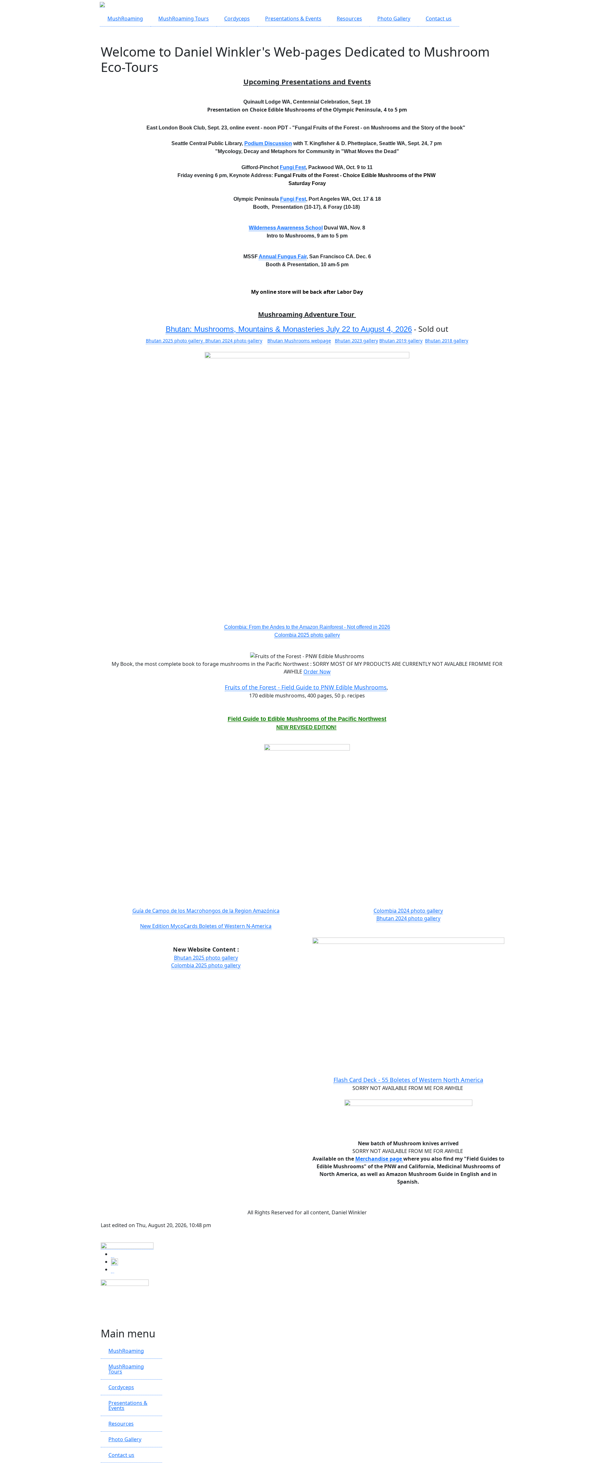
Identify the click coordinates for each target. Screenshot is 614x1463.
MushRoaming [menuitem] (125, 18)
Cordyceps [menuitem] (237, 18)
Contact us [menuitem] (439, 18)
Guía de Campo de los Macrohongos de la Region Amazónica (205, 910)
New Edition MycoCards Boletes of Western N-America (206, 926)
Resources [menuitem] (349, 18)
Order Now (317, 671)
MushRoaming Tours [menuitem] (183, 18)
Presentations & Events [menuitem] (293, 18)
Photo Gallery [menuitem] (393, 18)
